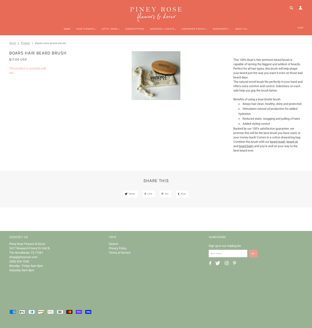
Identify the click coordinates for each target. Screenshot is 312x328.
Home (12, 43)
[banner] (156, 14)
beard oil (292, 141)
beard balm (246, 146)
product (25, 43)
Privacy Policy (118, 248)
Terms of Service (120, 252)
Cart (301, 27)
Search (113, 244)
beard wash (277, 141)
